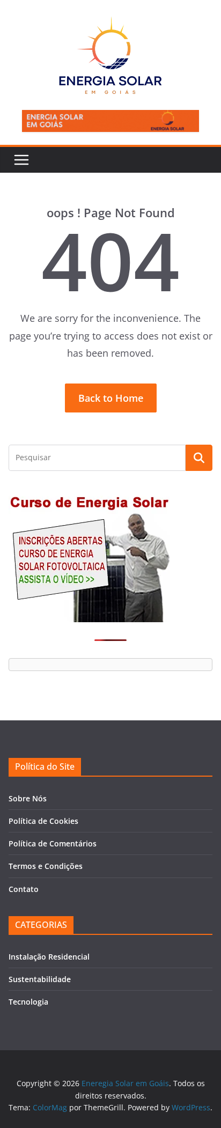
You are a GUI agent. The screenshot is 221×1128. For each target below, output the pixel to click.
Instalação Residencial (49, 957)
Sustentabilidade (40, 979)
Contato (24, 889)
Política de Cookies (43, 821)
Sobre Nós (28, 798)
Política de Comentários (53, 843)
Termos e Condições (46, 866)
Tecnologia (28, 1002)
